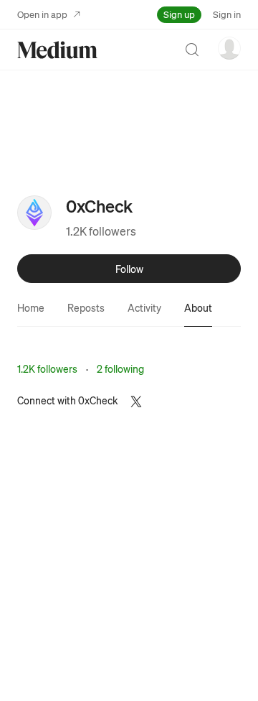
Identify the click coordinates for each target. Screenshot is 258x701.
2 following (120, 368)
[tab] (30, 307)
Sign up (179, 14)
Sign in (227, 14)
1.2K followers (101, 230)
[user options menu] (229, 48)
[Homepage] (57, 50)
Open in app (42, 14)
